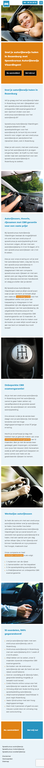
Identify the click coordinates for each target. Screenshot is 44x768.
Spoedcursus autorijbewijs (12, 746)
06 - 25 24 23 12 (30, 3)
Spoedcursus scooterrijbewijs (13, 752)
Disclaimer (6, 756)
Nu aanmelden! (11, 730)
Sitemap (5, 761)
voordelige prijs (23, 297)
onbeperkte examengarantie (17, 439)
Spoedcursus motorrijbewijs (13, 749)
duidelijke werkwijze (14, 555)
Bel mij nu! (32, 730)
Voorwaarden (7, 759)
